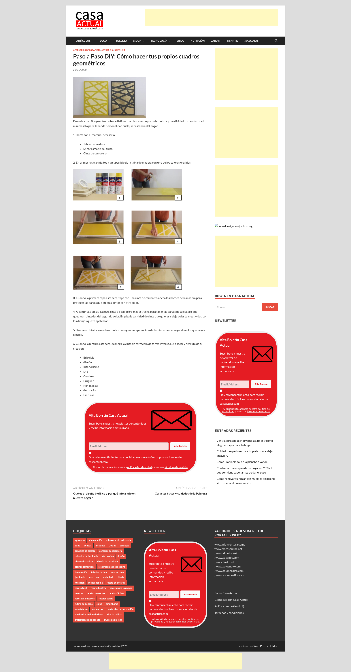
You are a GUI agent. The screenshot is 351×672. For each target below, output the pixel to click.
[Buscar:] (246, 307)
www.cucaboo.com (227, 557)
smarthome (112, 603)
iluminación (81, 572)
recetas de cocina (96, 593)
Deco (103, 40)
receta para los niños (121, 587)
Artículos (83, 40)
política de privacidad (139, 467)
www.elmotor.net (226, 553)
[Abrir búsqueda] (276, 41)
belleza (88, 545)
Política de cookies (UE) (229, 606)
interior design (99, 572)
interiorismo (117, 572)
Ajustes (255, 666)
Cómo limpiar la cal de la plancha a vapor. (242, 461)
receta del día (95, 582)
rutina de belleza (84, 603)
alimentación (95, 540)
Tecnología (159, 40)
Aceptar (209, 666)
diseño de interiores (107, 561)
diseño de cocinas (84, 561)
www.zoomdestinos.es (230, 575)
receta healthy (98, 587)
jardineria (80, 577)
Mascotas (251, 40)
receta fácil (81, 587)
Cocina (112, 545)
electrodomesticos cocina (111, 566)
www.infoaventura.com (229, 544)
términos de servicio (176, 467)
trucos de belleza (113, 619)
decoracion (108, 556)
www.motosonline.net (228, 548)
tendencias (97, 609)
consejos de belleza (85, 550)
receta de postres (116, 582)
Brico (180, 40)
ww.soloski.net (225, 562)
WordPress (260, 646)
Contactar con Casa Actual (231, 599)
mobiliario (108, 577)
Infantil (232, 40)
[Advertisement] (211, 17)
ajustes (182, 668)
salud (99, 603)
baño (77, 545)
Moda (137, 40)
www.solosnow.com (228, 566)
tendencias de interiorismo (89, 614)
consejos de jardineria (110, 550)
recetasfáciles (116, 593)
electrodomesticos (85, 566)
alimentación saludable (118, 540)
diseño (121, 556)
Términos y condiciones (229, 612)
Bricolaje (119, 50)
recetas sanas (106, 598)
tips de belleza (114, 614)
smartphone (81, 609)
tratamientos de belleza (87, 619)
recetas (79, 593)
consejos (124, 545)
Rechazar (232, 666)
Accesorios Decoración (86, 50)
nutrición (79, 582)
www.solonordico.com (230, 570)
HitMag (273, 646)
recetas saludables (85, 598)
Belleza (121, 40)
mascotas (94, 577)
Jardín (215, 40)
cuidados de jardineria (86, 556)
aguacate (80, 540)
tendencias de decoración (120, 609)
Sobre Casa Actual (226, 593)
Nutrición (197, 40)
